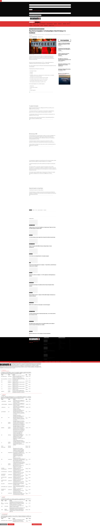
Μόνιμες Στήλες (51, 25)
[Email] (47, 215)
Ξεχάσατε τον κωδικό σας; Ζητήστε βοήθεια (35, 10)
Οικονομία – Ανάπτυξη (66, 23)
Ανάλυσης (3, 496)
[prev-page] (29, 335)
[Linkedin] (45, 215)
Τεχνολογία (60, 23)
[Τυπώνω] (49, 215)
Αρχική (31, 23)
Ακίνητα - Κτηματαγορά (31, 311)
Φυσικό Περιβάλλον (50, 23)
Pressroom (46, 25)
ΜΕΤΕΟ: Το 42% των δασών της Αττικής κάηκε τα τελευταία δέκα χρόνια (39, 304)
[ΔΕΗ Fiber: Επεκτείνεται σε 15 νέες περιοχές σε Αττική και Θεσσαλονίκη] (42, 329)
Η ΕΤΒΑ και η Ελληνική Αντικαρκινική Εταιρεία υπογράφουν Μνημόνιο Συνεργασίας (63, 54)
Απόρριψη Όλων (3, 524)
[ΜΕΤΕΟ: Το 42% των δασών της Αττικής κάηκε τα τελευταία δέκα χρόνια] (42, 300)
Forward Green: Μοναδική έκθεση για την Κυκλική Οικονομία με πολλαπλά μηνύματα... (49, 350)
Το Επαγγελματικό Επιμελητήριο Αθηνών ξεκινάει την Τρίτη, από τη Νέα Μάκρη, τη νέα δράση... (64, 49)
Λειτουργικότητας (5, 513)
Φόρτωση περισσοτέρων (62, 74)
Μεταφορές (30, 272)
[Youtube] (32, 342)
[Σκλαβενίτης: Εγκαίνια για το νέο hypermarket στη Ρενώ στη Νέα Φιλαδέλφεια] (50, 340)
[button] (70, 22)
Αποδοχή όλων (11, 524)
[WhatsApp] (42, 215)
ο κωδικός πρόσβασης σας (33, 8)
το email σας (31, 14)
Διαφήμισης (4, 394)
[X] (38, 215)
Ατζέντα (41, 25)
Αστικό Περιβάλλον (42, 23)
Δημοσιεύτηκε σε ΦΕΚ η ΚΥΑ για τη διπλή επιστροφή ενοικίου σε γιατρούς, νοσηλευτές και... (64, 65)
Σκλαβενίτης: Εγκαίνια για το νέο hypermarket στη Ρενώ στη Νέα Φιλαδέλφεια (49, 343)
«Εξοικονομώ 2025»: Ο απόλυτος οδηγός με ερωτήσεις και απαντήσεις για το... (49, 358)
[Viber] (43, 215)
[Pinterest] (40, 215)
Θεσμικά (31, 25)
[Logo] (32, 22)
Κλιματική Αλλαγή (31, 282)
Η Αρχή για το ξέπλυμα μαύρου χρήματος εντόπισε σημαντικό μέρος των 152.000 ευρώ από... (64, 44)
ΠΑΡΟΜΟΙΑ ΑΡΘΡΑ (31, 218)
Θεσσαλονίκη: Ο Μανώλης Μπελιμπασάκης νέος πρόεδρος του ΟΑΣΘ (64, 69)
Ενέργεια (34, 23)
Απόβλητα (55, 23)
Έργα (37, 23)
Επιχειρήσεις (30, 292)
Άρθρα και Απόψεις (36, 25)
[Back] (29, 2)
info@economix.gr (35, 341)
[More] (51, 215)
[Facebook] (36, 215)
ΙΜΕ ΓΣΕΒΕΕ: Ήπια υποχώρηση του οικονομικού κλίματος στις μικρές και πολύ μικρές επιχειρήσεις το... (64, 59)
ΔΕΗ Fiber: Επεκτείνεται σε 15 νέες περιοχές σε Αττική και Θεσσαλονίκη (39, 333)
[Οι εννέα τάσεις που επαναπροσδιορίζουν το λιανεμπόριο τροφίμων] (42, 251)
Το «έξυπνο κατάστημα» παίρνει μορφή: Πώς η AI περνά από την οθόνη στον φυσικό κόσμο (42, 237)
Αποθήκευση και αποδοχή (37, 524)
